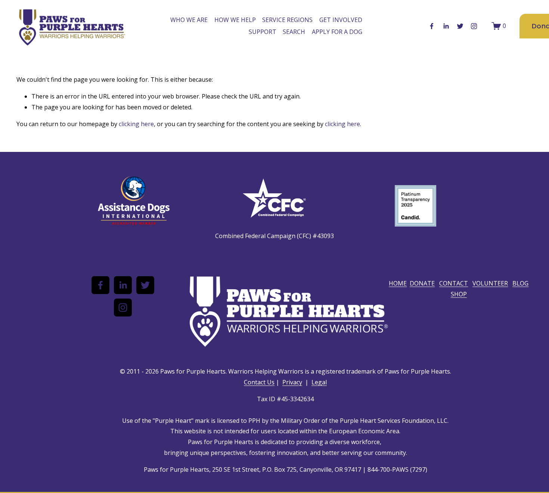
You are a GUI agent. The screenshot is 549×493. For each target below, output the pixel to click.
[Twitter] (460, 26)
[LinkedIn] (446, 26)
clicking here (136, 124)
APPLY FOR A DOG (337, 32)
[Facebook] (431, 26)
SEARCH (294, 32)
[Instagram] (474, 26)
